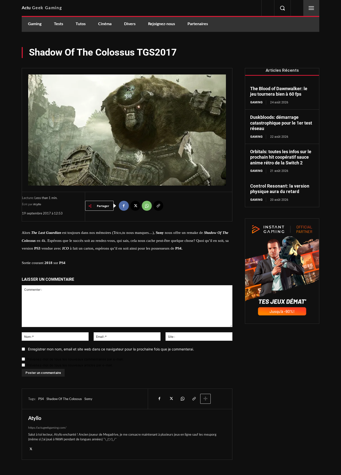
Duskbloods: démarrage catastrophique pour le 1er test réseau (281, 123)
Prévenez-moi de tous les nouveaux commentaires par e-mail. (75, 359)
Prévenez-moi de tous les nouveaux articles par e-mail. (70, 365)
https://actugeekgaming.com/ (47, 427)
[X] (135, 206)
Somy (88, 399)
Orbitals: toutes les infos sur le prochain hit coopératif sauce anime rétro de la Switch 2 (280, 157)
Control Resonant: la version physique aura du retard (279, 188)
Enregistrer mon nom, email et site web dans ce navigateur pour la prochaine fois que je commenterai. (111, 349)
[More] (205, 399)
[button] (282, 8)
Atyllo (37, 204)
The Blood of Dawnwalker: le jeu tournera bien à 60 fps (278, 91)
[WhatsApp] (147, 206)
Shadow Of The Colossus (64, 399)
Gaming (256, 102)
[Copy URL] (158, 206)
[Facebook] (124, 206)
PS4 (41, 399)
